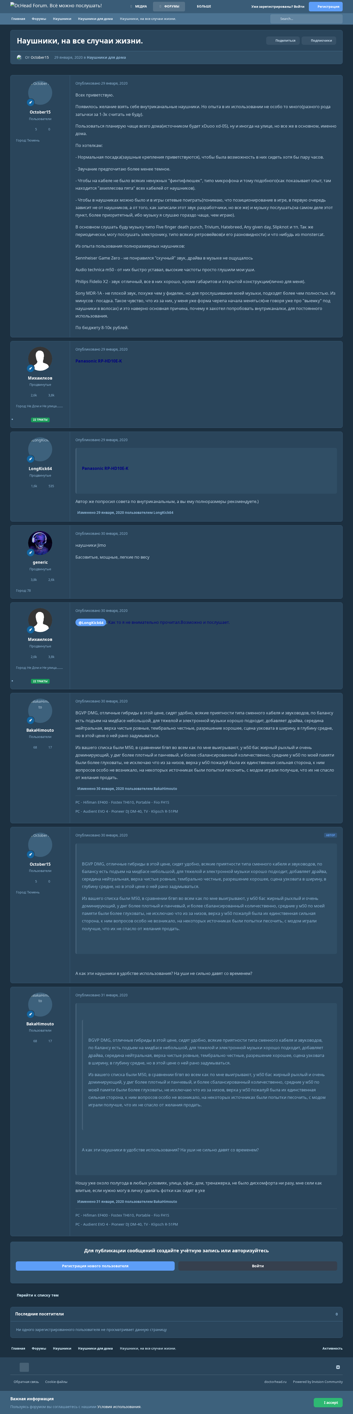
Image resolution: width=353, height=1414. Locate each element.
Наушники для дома (106, 57)
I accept (331, 1402)
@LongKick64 (91, 622)
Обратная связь (26, 1382)
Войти (258, 1265)
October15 (40, 57)
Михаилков (40, 378)
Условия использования (119, 1406)
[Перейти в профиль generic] (40, 543)
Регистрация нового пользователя (95, 1265)
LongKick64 (40, 468)
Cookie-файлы (56, 1382)
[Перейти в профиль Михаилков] (40, 359)
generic (40, 562)
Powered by (318, 1382)
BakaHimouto (40, 730)
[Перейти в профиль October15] (19, 57)
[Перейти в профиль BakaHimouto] (40, 711)
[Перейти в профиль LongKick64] (40, 449)
